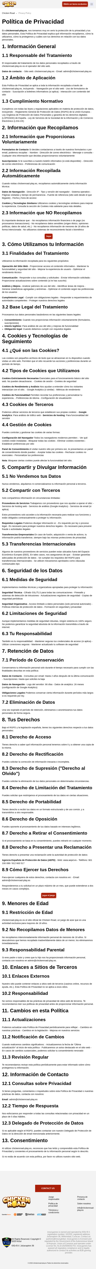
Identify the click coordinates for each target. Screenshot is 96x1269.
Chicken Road (8, 13)
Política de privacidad (53, 1205)
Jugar (48, 236)
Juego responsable (53, 1198)
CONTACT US (48, 1188)
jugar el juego (48, 895)
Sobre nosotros (84, 1204)
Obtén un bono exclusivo (75, 4)
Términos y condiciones (53, 1211)
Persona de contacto (82, 1198)
